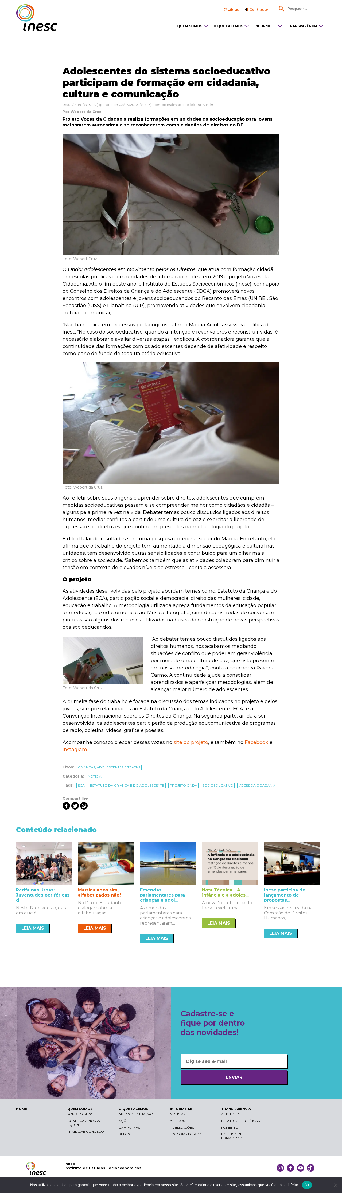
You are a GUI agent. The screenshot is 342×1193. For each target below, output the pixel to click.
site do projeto (191, 742)
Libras (233, 9)
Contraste (259, 9)
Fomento (229, 1127)
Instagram (75, 749)
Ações (124, 1121)
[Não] (335, 1185)
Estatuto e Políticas (240, 1121)
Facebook (256, 742)
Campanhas (129, 1127)
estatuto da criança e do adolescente (127, 785)
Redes (124, 1134)
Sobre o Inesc (80, 1114)
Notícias (177, 1114)
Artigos (177, 1121)
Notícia (95, 776)
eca (81, 785)
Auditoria (230, 1114)
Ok (307, 1185)
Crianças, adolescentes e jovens (109, 767)
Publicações (182, 1127)
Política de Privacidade (232, 1136)
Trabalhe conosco (85, 1131)
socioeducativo (218, 785)
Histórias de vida (186, 1134)
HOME (21, 1109)
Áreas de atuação (136, 1114)
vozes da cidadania (257, 785)
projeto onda (183, 785)
